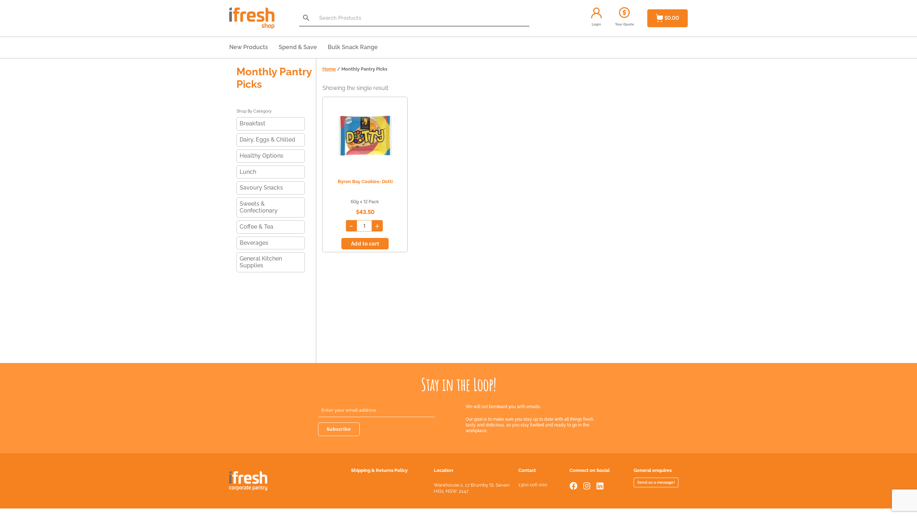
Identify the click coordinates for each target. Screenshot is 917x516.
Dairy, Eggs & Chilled (267, 139)
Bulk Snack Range (353, 47)
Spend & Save (298, 47)
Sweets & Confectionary (259, 207)
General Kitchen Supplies (261, 262)
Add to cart (365, 244)
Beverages (254, 242)
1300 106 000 (532, 484)
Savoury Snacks (261, 187)
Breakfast (252, 123)
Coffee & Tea (256, 226)
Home (329, 69)
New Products (248, 47)
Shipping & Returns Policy (379, 470)
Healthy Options (261, 155)
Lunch (248, 171)
